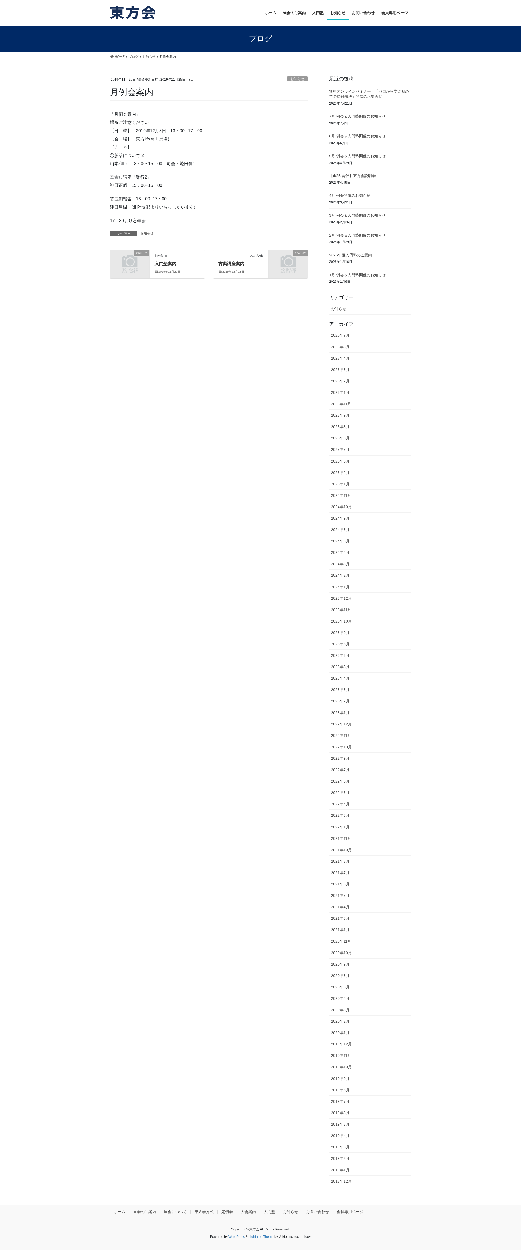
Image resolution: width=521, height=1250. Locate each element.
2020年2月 (340, 1021)
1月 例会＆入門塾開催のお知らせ (357, 275)
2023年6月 (340, 655)
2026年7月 (340, 335)
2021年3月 (340, 918)
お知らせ (297, 79)
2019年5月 (340, 1124)
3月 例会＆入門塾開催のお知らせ (357, 215)
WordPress (236, 1237)
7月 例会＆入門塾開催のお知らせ (357, 116)
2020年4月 (340, 998)
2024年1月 (340, 587)
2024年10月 (341, 507)
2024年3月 (340, 564)
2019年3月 (340, 1147)
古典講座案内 (231, 263)
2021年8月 (340, 861)
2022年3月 (340, 815)
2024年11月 (341, 495)
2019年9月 (340, 1078)
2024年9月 (340, 518)
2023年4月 (340, 678)
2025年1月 (340, 484)
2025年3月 (340, 461)
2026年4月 (340, 358)
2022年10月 (341, 747)
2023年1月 (340, 713)
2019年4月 (340, 1135)
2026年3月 (340, 370)
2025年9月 (340, 415)
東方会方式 (204, 1212)
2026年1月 (340, 392)
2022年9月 (340, 758)
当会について (175, 1212)
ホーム (119, 1212)
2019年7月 (340, 1101)
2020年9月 (340, 964)
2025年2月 (340, 472)
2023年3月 (340, 689)
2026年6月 (340, 347)
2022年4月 (340, 804)
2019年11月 (341, 1055)
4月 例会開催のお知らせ (349, 195)
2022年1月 (340, 827)
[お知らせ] (129, 261)
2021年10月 (341, 850)
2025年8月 (340, 427)
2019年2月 (340, 1158)
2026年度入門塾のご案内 (350, 255)
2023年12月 (341, 598)
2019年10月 (341, 1067)
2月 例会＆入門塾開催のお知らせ (357, 235)
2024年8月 (340, 529)
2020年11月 (341, 941)
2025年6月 (340, 438)
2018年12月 (341, 1181)
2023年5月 (340, 667)
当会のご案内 (144, 1212)
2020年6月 (340, 987)
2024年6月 (340, 541)
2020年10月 (341, 953)
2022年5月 (340, 792)
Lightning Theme (261, 1237)
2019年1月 (340, 1170)
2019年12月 (341, 1044)
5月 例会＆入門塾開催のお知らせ (357, 156)
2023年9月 (340, 632)
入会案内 (248, 1212)
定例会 (227, 1212)
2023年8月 (340, 644)
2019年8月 (340, 1090)
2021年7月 (340, 873)
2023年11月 (341, 610)
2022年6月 (340, 781)
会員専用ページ (350, 1212)
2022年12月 (341, 724)
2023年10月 (341, 621)
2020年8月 (340, 975)
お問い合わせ (317, 1212)
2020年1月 (340, 1033)
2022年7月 (340, 770)
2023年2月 (340, 701)
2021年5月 (340, 895)
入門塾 (269, 1212)
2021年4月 (340, 907)
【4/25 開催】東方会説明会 (352, 176)
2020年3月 (340, 1010)
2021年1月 (340, 930)
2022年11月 (341, 735)
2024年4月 (340, 552)
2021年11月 (341, 838)
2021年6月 (340, 884)
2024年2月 (340, 575)
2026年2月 (340, 381)
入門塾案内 (165, 263)
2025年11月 (341, 404)
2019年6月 (340, 1113)
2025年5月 (340, 449)
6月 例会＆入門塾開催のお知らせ (357, 136)
